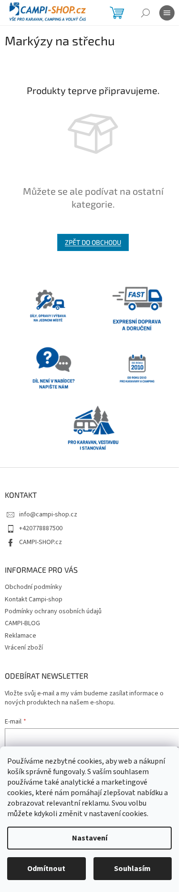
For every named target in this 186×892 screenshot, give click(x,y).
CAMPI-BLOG (22, 623)
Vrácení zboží (24, 647)
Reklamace (20, 635)
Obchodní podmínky (33, 587)
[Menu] (166, 12)
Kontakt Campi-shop (33, 599)
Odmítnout (46, 868)
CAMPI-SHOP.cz (40, 542)
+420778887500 (40, 528)
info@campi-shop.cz (48, 514)
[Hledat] (145, 12)
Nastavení (89, 838)
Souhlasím (132, 868)
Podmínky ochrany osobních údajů (53, 611)
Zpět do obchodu (93, 242)
